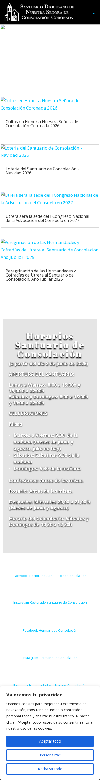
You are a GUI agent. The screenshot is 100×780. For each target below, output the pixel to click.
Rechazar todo (50, 768)
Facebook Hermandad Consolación (50, 630)
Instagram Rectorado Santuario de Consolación (50, 602)
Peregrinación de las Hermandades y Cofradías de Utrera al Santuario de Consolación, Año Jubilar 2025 (41, 275)
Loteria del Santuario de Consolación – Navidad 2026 (43, 171)
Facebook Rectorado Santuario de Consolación (50, 575)
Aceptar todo (50, 741)
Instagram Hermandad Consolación (50, 657)
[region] (50, 733)
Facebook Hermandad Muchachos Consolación (50, 685)
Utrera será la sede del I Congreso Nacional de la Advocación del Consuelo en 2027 (47, 218)
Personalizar (50, 755)
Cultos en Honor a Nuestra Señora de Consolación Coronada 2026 (42, 124)
